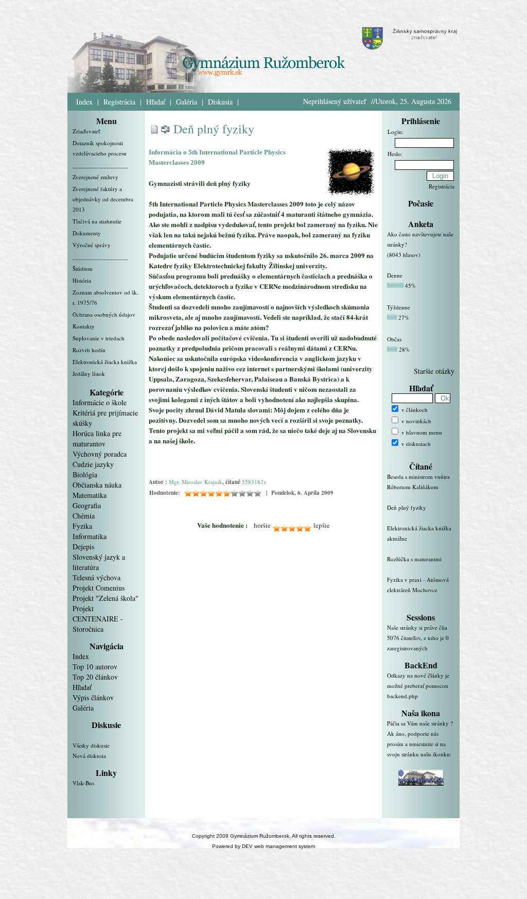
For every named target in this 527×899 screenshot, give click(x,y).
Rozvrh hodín (89, 350)
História (82, 280)
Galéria (186, 102)
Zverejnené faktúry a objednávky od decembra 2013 (103, 199)
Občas (394, 339)
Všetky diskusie (91, 745)
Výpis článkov (93, 697)
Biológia (85, 474)
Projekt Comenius (99, 588)
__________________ (100, 165)
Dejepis (83, 546)
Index (84, 102)
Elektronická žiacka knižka (105, 362)
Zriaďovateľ (86, 131)
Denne (394, 275)
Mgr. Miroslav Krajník (195, 482)
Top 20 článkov (95, 677)
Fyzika (82, 526)
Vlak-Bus (83, 783)
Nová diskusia (89, 755)
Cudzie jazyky (93, 464)
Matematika (90, 495)
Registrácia (119, 102)
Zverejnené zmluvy (95, 177)
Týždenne (398, 307)
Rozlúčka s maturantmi (414, 559)
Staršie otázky (434, 371)
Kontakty (84, 326)
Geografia (87, 505)
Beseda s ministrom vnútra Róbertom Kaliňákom (418, 482)
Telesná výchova (96, 577)
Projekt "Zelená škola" (105, 598)
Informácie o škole (100, 402)
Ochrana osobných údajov (104, 314)
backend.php (402, 696)
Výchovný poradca (100, 454)
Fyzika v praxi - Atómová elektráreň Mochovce (418, 585)
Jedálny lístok (89, 373)
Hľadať (155, 102)
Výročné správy (92, 245)
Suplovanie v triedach (99, 338)
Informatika (90, 536)
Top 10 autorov (95, 666)
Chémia (84, 516)
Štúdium (83, 268)
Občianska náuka (97, 485)
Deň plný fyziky (213, 128)
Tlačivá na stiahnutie (97, 221)
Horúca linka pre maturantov (97, 438)
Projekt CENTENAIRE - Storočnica (98, 618)
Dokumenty (87, 233)
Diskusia (220, 102)
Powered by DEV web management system (263, 846)
